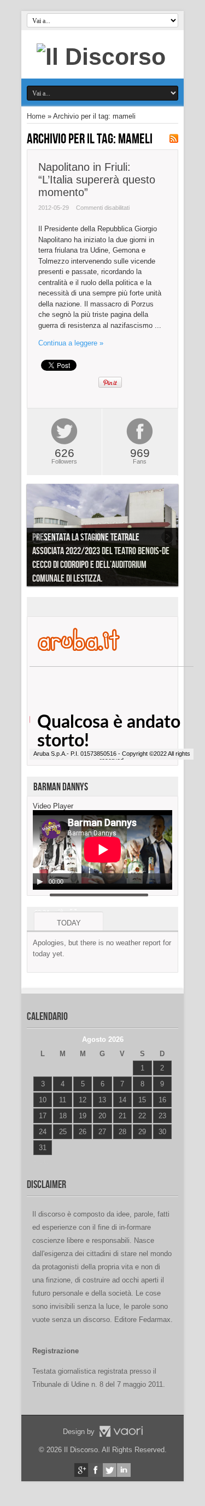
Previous (38, 537)
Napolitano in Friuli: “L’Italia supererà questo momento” (96, 179)
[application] (102, 850)
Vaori (121, 1431)
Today (69, 923)
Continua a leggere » (70, 343)
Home (36, 116)
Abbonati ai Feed (173, 138)
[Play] (40, 881)
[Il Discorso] (101, 56)
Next (167, 537)
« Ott (40, 1161)
